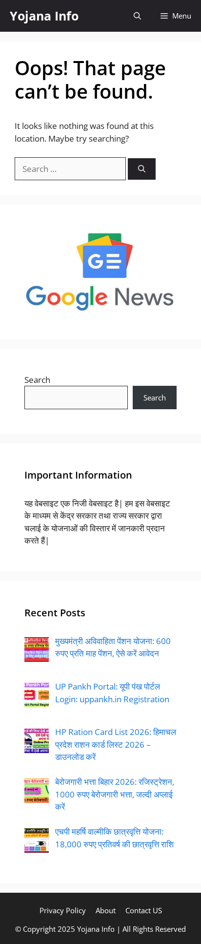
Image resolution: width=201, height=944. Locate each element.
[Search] (142, 169)
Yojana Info (44, 15)
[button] (137, 16)
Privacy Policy (63, 910)
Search (37, 379)
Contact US (143, 910)
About (106, 910)
